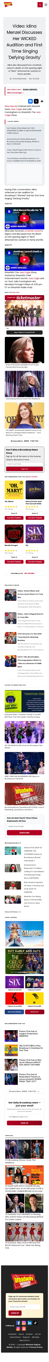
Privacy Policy (35, 1347)
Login (33, 5)
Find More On (22, 573)
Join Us (38, 1334)
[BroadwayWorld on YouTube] (24, 1328)
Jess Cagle (16, 109)
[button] (40, 4)
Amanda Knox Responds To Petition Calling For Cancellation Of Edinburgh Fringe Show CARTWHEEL (34, 871)
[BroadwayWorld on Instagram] (24, 1322)
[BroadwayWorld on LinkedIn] (29, 1322)
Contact (29, 1334)
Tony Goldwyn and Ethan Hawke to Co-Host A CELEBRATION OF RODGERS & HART (24, 159)
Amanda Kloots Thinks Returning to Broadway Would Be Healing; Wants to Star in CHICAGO (23, 141)
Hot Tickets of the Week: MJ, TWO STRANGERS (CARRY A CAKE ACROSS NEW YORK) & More (24, 130)
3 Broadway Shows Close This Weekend (20, 1161)
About (21, 1334)
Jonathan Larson (32, 230)
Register (26, 5)
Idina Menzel (11, 106)
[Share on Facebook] (30, 101)
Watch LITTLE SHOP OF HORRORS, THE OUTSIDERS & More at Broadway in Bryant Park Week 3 (33, 854)
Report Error (24, 1340)
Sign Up (15, 1313)
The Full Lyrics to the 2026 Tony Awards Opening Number (30, 637)
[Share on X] (36, 101)
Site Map (35, 1337)
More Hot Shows (14, 1012)
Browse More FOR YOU (24, 441)
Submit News (15, 1337)
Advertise (12, 1334)
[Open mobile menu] (45, 4)
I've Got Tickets (14, 518)
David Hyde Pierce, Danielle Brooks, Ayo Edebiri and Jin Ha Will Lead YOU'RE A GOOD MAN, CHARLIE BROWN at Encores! (24, 1188)
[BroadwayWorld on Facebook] (18, 1322)
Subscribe (24, 832)
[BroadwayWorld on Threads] (18, 1328)
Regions (26, 1337)
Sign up (24, 1123)
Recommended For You (15, 1024)
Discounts (35, 1012)
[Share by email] (42, 101)
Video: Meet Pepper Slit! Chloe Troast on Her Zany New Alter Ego (24, 151)
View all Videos (12, 912)
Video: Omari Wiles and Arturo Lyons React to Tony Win (30, 594)
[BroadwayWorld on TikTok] (35, 1322)
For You (15, 292)
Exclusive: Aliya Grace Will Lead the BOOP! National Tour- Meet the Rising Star (22, 1245)
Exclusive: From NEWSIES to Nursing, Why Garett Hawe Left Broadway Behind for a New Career (24, 1217)
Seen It (14, 513)
